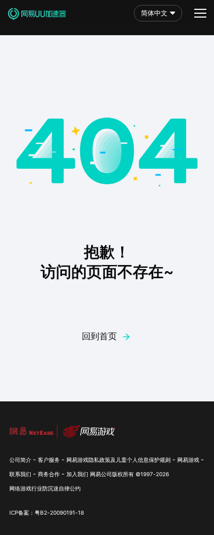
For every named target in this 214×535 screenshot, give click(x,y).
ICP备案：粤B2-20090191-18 (46, 512)
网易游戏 (188, 459)
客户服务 (49, 459)
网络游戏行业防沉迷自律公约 (45, 488)
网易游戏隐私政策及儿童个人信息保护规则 (118, 459)
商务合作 (49, 474)
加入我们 (77, 474)
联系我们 (20, 474)
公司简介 (20, 459)
